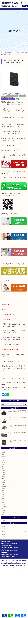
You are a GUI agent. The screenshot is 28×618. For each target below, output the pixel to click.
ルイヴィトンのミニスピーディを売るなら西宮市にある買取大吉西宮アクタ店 (17, 411)
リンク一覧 (17, 568)
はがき (3, 488)
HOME (6, 9)
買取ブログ (3, 563)
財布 (3, 460)
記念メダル (5, 494)
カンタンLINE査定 (10, 615)
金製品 (3, 472)
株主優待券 (5, 486)
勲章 (3, 498)
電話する (4, 615)
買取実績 (23, 615)
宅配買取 (19, 563)
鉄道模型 (4, 506)
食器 (3, 478)
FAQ (8, 565)
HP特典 (24, 560)
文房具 (3, 505)
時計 (3, 464)
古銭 (3, 490)
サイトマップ (11, 568)
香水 (3, 496)
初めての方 (8, 560)
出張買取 (14, 563)
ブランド (6, 99)
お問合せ (12, 565)
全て (3, 99)
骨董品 (3, 470)
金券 (3, 484)
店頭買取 (9, 563)
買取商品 (13, 560)
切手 (3, 508)
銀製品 (3, 474)
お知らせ (4, 513)
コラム (3, 514)
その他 (3, 510)
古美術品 (4, 476)
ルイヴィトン (12, 99)
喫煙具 (3, 502)
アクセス (21, 9)
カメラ (3, 466)
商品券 (3, 482)
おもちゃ (4, 500)
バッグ (3, 458)
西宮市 (17, 99)
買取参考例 (18, 560)
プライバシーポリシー (20, 565)
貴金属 (3, 452)
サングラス (5, 456)
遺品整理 (24, 563)
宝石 (3, 454)
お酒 (3, 468)
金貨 (3, 492)
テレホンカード (6, 480)
